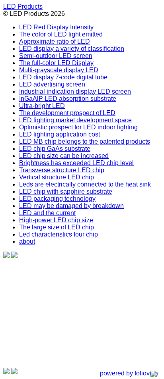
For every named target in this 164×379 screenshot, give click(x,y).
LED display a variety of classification (71, 48)
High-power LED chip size (56, 220)
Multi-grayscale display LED (58, 70)
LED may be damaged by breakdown (71, 205)
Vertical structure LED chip (56, 177)
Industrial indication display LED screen (75, 91)
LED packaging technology (57, 198)
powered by (129, 373)
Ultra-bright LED (42, 105)
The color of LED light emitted (61, 34)
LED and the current (47, 213)
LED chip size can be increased (64, 155)
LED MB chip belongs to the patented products (84, 141)
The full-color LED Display (56, 63)
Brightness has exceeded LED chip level (76, 163)
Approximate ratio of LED (54, 41)
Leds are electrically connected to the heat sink (85, 184)
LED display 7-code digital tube (63, 77)
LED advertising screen (52, 84)
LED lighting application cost (59, 134)
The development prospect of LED (67, 113)
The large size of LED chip (56, 227)
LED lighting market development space (75, 120)
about (27, 241)
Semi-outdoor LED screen (55, 55)
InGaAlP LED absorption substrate (67, 98)
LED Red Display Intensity (56, 27)
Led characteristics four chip (58, 234)
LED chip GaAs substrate (54, 148)
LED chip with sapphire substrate (65, 191)
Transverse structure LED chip (61, 170)
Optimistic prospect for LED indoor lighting (78, 127)
